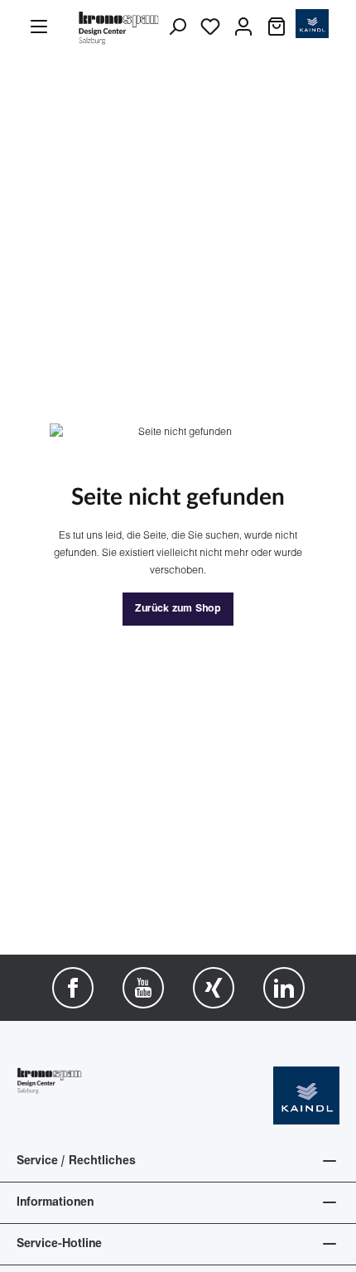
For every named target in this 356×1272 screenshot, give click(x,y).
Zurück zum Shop (178, 609)
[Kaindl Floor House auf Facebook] (73, 987)
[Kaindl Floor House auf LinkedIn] (284, 987)
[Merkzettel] (210, 27)
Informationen (55, 1202)
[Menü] (39, 27)
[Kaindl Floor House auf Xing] (213, 987)
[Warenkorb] (276, 27)
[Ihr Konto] (243, 27)
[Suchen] (177, 27)
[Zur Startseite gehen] (119, 27)
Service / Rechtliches (76, 1161)
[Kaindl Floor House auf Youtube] (143, 987)
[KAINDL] (306, 1095)
